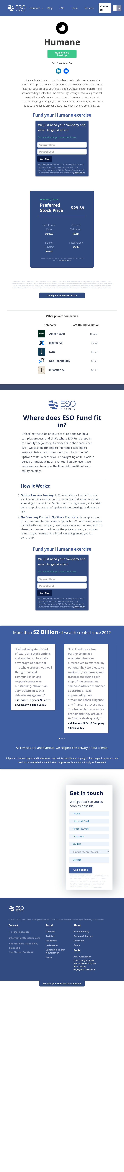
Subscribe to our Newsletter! (55, 951)
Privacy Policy (81, 931)
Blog (50, 8)
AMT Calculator (82, 956)
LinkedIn (50, 931)
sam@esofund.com (65, 260)
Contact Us (105, 8)
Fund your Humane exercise (62, 295)
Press (49, 957)
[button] (35, 8)
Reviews (89, 8)
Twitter (50, 936)
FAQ (62, 8)
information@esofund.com (24, 937)
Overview (78, 940)
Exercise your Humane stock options (62, 983)
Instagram (52, 945)
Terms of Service (83, 936)
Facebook (51, 940)
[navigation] (16, 8)
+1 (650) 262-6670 (19, 932)
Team (74, 8)
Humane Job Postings (62, 54)
